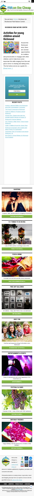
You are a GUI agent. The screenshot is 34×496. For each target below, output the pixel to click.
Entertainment (16, 382)
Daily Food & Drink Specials (16, 281)
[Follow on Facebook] (1, 1)
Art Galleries (16, 314)
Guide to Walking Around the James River (16, 125)
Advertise (11, 484)
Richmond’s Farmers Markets (13, 119)
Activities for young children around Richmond (13, 36)
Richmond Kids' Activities (16, 348)
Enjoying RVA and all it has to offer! (17, 8)
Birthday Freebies (16, 448)
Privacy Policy (19, 484)
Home (5, 484)
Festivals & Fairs (16, 414)
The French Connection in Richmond (15, 109)
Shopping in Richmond (16, 216)
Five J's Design (19, 489)
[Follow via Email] (4, 1)
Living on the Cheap (17, 480)
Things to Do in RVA (16, 249)
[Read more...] (8, 68)
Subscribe (27, 484)
